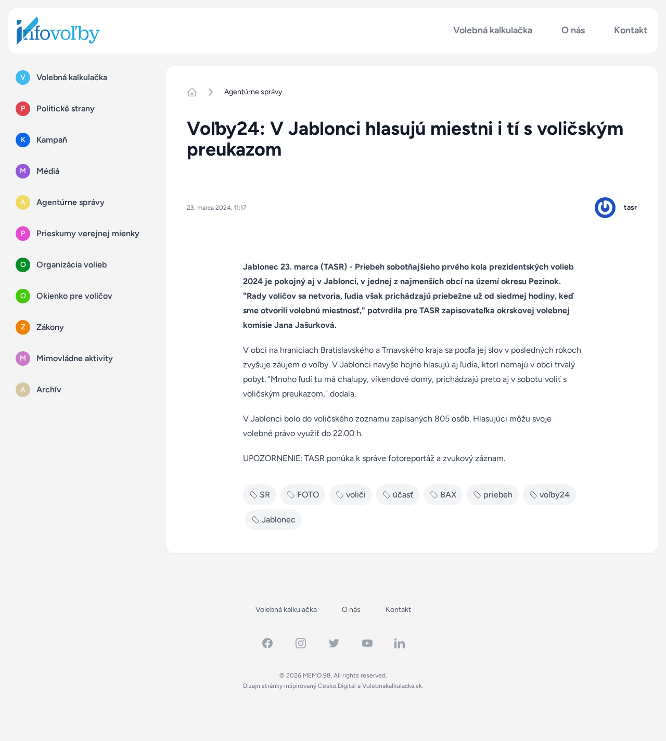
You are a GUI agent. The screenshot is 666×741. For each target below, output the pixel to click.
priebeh (498, 495)
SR (265, 495)
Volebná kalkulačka (492, 30)
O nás (573, 30)
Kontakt (630, 30)
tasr (630, 207)
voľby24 (555, 495)
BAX (448, 495)
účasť (403, 495)
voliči (356, 495)
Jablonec (279, 520)
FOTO (308, 495)
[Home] (196, 92)
